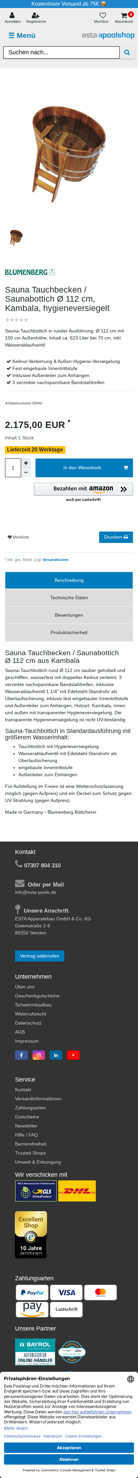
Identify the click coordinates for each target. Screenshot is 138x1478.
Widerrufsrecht (30, 1014)
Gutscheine (27, 1116)
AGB (20, 1032)
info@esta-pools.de (35, 892)
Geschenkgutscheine (37, 995)
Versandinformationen (38, 1098)
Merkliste (20, 537)
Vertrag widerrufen (39, 956)
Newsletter (26, 1125)
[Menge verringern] (25, 472)
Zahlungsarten (30, 1107)
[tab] (69, 580)
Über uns (24, 986)
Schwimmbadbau (33, 1004)
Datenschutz (28, 1023)
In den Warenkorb (82, 467)
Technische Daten (69, 597)
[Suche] (127, 52)
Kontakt (23, 1089)
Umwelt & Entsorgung (38, 1162)
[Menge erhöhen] (25, 463)
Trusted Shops (30, 1153)
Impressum (27, 1041)
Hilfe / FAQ (26, 1134)
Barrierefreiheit (31, 1144)
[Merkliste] (103, 18)
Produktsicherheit (69, 632)
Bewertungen (69, 615)
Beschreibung (69, 580)
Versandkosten (55, 560)
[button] (83, 493)
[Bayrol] (35, 1351)
